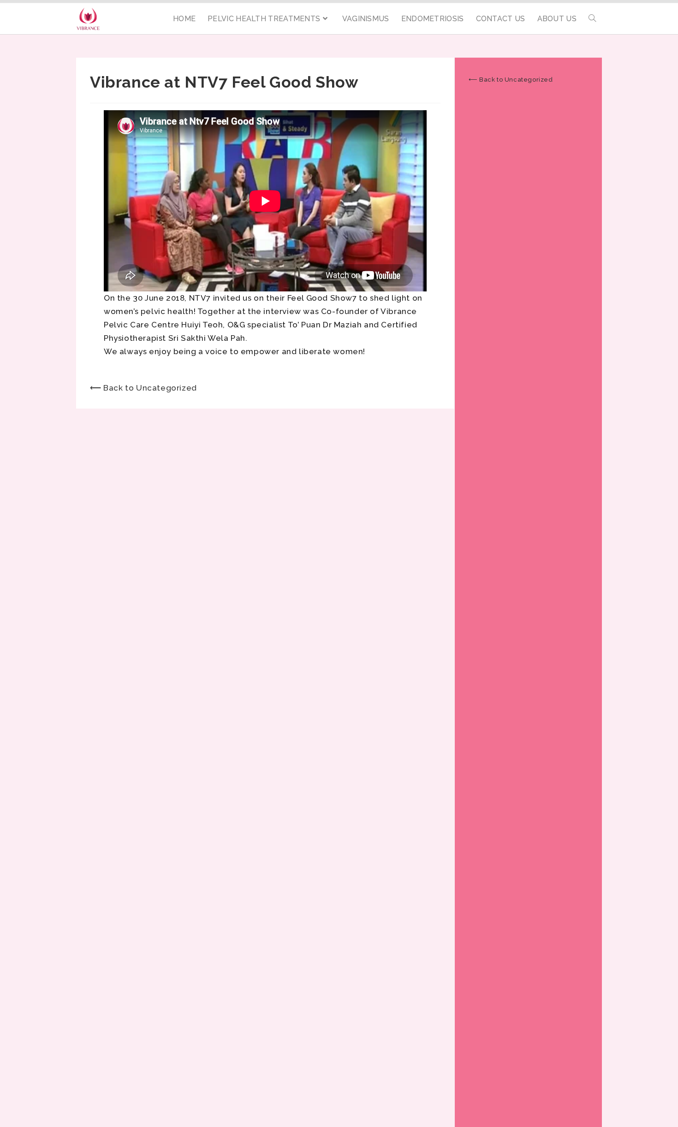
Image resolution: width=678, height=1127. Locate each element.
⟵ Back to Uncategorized (143, 387)
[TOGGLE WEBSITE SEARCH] (592, 18)
